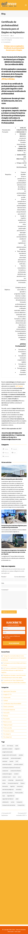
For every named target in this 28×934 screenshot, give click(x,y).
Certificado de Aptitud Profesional (11, 767)
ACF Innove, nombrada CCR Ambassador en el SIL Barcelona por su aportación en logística (13, 670)
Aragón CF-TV (7, 694)
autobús (21, 755)
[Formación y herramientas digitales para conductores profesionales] (14, 517)
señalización (5, 802)
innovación (5, 786)
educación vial (19, 780)
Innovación (6, 712)
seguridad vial (10, 795)
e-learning (10, 780)
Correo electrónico (20, 576)
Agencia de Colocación (9, 691)
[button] (5, 449)
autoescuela (5, 758)
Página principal (7, 725)
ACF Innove (10, 745)
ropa (3, 795)
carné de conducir (18, 764)
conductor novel (6, 777)
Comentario (5, 589)
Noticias (5, 715)
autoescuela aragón (16, 758)
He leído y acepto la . (12, 636)
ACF (3, 745)
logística (12, 786)
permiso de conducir (7, 792)
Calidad (5, 700)
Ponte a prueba (7, 728)
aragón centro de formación (9, 755)
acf (13, 35)
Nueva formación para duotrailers (12, 479)
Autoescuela (6, 697)
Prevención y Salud (8, 731)
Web (2, 583)
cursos (4, 780)
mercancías (20, 786)
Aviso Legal (17, 931)
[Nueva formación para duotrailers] (14, 471)
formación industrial (13, 783)
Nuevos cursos (7, 722)
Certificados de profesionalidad (11, 38)
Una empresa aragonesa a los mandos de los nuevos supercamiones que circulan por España (13, 552)
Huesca (22, 783)
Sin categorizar (7, 737)
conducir (16, 773)
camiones (4, 761)
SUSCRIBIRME (14, 643)
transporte (19, 802)
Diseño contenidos (8, 706)
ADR (16, 745)
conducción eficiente (15, 770)
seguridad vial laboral (7, 799)
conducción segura (7, 773)
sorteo (12, 802)
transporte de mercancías (8, 805)
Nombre (4, 576)
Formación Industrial (9, 709)
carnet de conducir (7, 764)
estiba (4, 783)
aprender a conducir (7, 748)
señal (17, 799)
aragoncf (17, 748)
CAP (17, 761)
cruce (14, 777)
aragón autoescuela (7, 752)
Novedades (6, 719)
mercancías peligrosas (8, 789)
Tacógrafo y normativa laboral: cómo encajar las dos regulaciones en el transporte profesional (13, 658)
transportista (21, 805)
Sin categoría (8, 39)
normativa (18, 789)
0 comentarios (6, 42)
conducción (5, 770)
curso (19, 777)
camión (11, 761)
